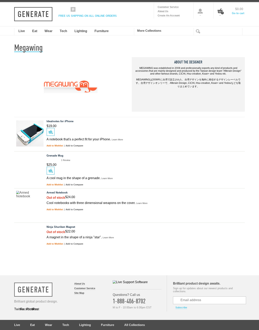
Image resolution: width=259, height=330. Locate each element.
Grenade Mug (55, 155)
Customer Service (168, 7)
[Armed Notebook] (30, 204)
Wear (48, 325)
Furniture (107, 325)
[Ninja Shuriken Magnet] (30, 238)
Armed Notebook (57, 192)
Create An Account (169, 15)
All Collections (134, 325)
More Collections (149, 30)
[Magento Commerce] (33, 14)
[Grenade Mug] (30, 167)
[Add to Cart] (51, 132)
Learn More (117, 139)
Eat (32, 325)
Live (17, 325)
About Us (163, 11)
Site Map (79, 293)
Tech (65, 325)
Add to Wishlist (55, 145)
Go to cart (238, 13)
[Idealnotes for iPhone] (30, 133)
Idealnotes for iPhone (60, 121)
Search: (199, 31)
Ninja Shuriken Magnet (61, 226)
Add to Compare (74, 145)
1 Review (65, 160)
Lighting (85, 325)
